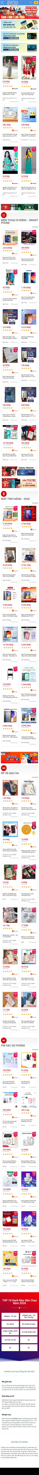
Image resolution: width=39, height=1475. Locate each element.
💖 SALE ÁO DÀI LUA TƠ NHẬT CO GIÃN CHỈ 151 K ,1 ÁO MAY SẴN (28, 189)
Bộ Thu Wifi (24, 140)
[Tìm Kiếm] (30, 2)
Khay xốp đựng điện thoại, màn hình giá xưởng (8, 378)
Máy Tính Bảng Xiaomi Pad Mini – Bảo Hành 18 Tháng (10, 656)
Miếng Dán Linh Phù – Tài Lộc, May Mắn (10, 936)
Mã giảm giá (36, 2)
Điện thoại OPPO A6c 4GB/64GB (27, 337)
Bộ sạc (4, 1087)
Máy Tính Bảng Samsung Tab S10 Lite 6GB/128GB (28, 655)
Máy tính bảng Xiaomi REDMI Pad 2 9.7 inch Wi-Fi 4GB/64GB (10, 536)
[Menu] (2, 2)
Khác (4, 899)
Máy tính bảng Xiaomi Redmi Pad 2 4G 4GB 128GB (27, 535)
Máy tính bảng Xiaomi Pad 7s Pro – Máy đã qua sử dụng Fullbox (10, 737)
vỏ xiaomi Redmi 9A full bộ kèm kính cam (10, 299)
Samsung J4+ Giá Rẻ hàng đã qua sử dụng (9, 415)
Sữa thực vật (6, 140)
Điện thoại (5, 263)
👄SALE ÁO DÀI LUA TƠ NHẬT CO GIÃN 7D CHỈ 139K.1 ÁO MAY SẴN (10, 189)
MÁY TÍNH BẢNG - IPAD (15, 499)
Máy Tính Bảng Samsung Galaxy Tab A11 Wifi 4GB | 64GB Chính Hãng (28, 695)
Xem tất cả (35, 503)
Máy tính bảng (7, 540)
